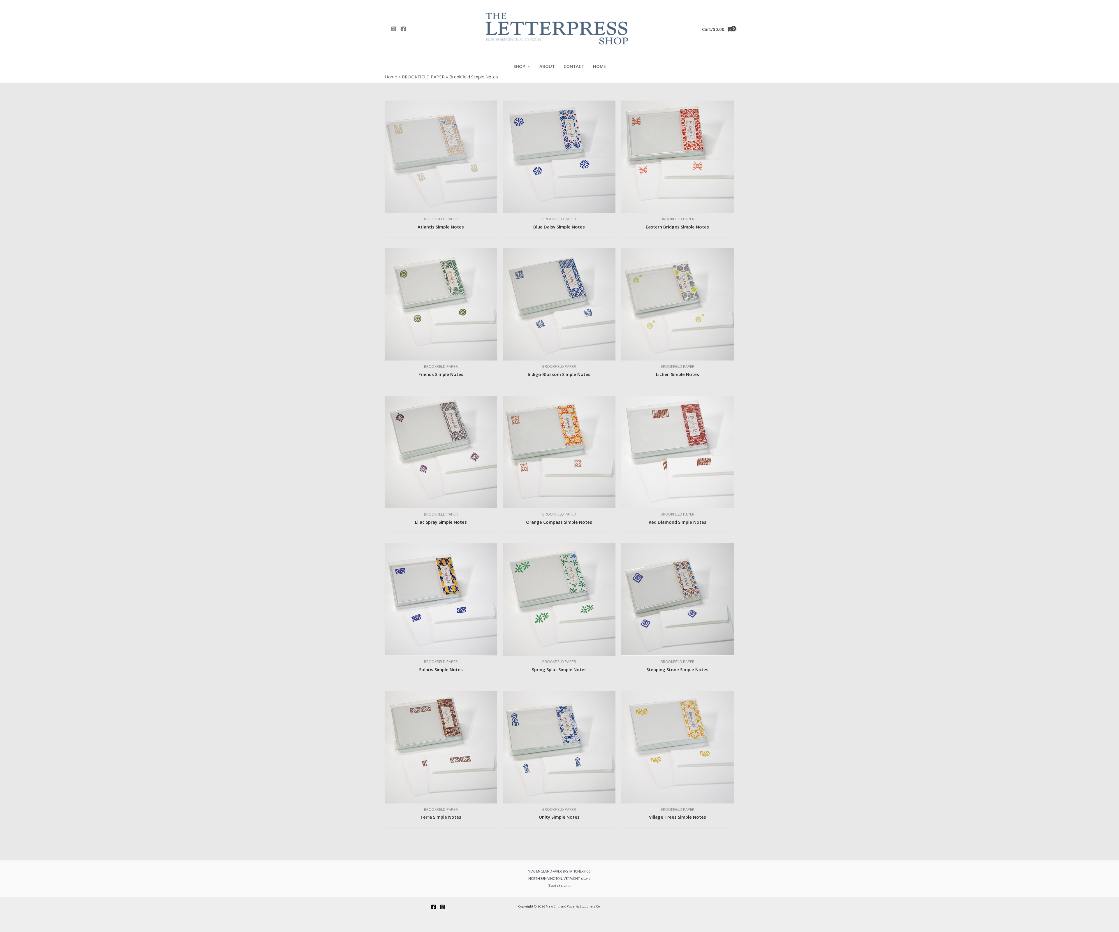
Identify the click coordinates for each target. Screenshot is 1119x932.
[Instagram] (393, 29)
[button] (528, 66)
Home (391, 77)
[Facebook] (403, 29)
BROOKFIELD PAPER (423, 77)
